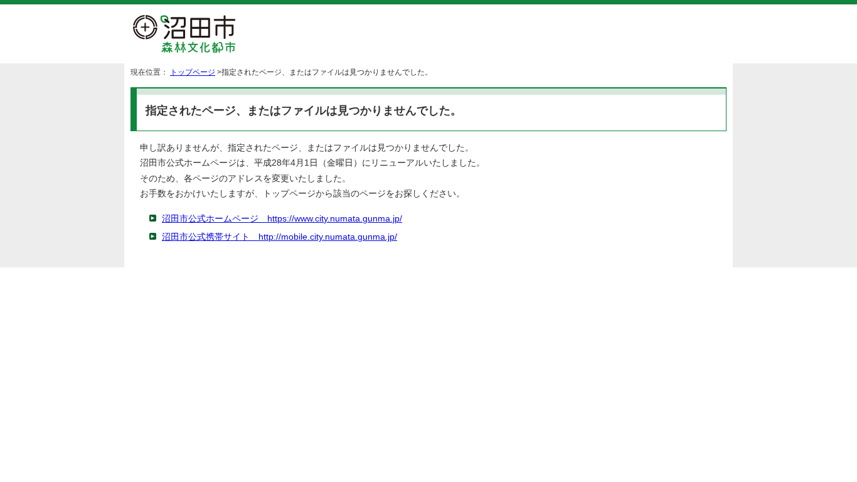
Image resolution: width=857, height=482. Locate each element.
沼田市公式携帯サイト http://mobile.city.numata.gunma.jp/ (279, 237)
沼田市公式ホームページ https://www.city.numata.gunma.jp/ (282, 218)
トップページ (192, 72)
